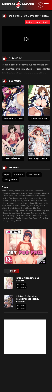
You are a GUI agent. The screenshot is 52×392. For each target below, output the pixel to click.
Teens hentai (37, 215)
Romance (18, 174)
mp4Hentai (20, 210)
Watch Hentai (22, 218)
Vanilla (6, 218)
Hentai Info (34, 22)
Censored (39, 191)
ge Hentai (23, 198)
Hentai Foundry (9, 203)
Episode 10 (21, 287)
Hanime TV (7, 200)
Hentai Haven (22, 203)
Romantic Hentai (38, 213)
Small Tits (20, 215)
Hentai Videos (14, 208)
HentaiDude (26, 208)
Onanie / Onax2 (13, 158)
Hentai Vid (34, 205)
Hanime (42, 198)
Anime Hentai (7, 191)
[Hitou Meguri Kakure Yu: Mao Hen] (39, 140)
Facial (5, 195)
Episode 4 (21, 305)
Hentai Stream (13, 205)
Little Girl (36, 208)
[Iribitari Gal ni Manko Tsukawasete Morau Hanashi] (8, 301)
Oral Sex (37, 210)
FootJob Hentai (32, 195)
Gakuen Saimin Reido (13, 118)
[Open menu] (46, 4)
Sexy (12, 215)
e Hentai (37, 193)
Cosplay (6, 193)
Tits (45, 215)
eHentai (45, 193)
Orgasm (46, 210)
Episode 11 (21, 284)
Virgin (12, 218)
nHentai (29, 210)
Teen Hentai (34, 174)
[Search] (40, 5)
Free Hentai (13, 198)
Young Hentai (10, 179)
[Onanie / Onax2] (13, 140)
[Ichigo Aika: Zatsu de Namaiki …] (8, 282)
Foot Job (13, 195)
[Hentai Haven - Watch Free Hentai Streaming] (18, 4)
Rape (6, 174)
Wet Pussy (33, 218)
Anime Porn (19, 191)
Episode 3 (21, 308)
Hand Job (33, 198)
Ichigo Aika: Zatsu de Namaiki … (27, 279)
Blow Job (29, 191)
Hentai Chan (41, 200)
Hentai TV (24, 205)
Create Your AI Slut (39, 118)
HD (14, 200)
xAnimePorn (44, 218)
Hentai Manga (36, 203)
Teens (27, 215)
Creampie (15, 193)
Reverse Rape (14, 213)
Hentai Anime (29, 200)
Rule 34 (6, 215)
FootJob (21, 195)
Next (45, 22)
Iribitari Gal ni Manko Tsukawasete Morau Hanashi (27, 299)
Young (5, 220)
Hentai (19, 200)
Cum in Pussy (27, 193)
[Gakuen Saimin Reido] (13, 100)
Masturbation (8, 210)
